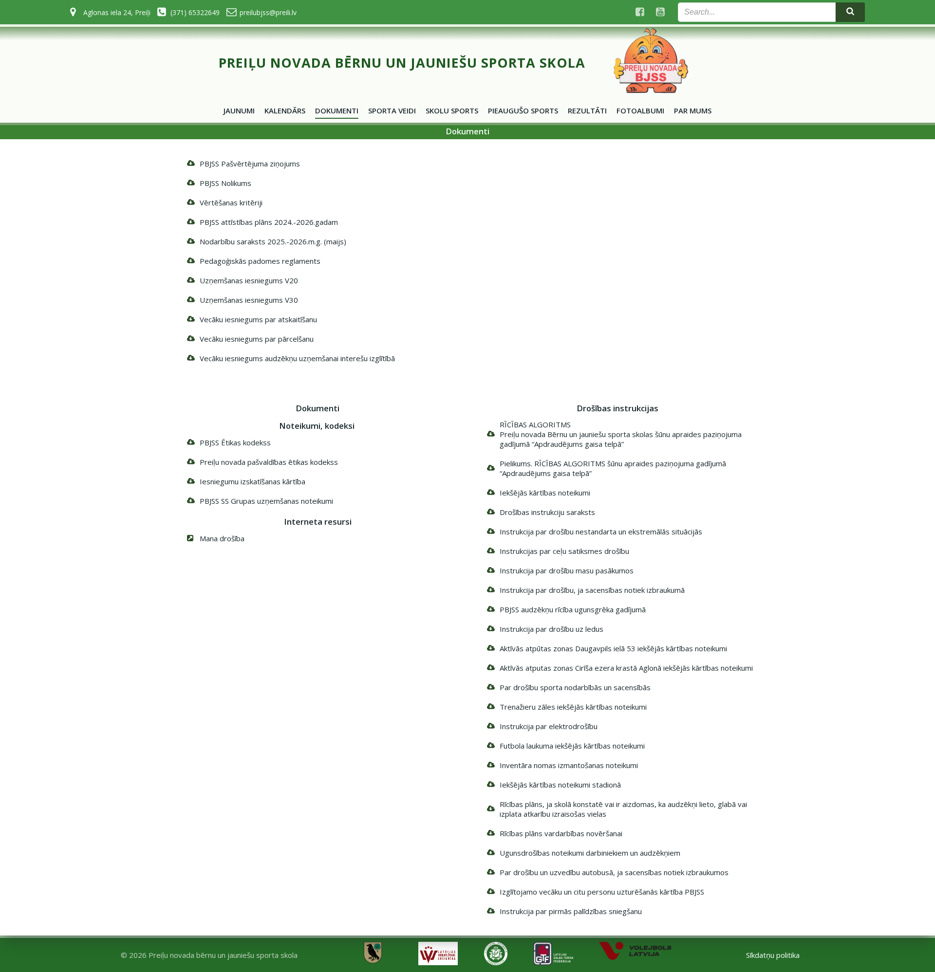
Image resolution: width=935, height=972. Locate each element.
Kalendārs (284, 110)
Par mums (692, 110)
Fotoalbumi (640, 110)
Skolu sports (452, 110)
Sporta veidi (392, 110)
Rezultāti (587, 110)
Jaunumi (239, 110)
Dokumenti (336, 110)
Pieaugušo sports (523, 110)
